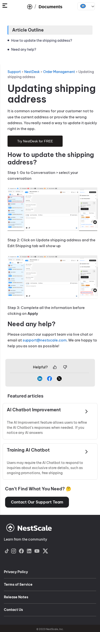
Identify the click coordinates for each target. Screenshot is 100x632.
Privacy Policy (16, 572)
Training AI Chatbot (28, 450)
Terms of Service (18, 584)
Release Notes (16, 597)
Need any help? (23, 49)
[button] (37, 502)
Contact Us (13, 610)
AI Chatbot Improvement (34, 410)
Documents (50, 6)
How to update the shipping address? (41, 40)
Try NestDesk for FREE (35, 141)
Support (14, 72)
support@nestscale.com (45, 340)
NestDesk (86, 6)
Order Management (59, 72)
